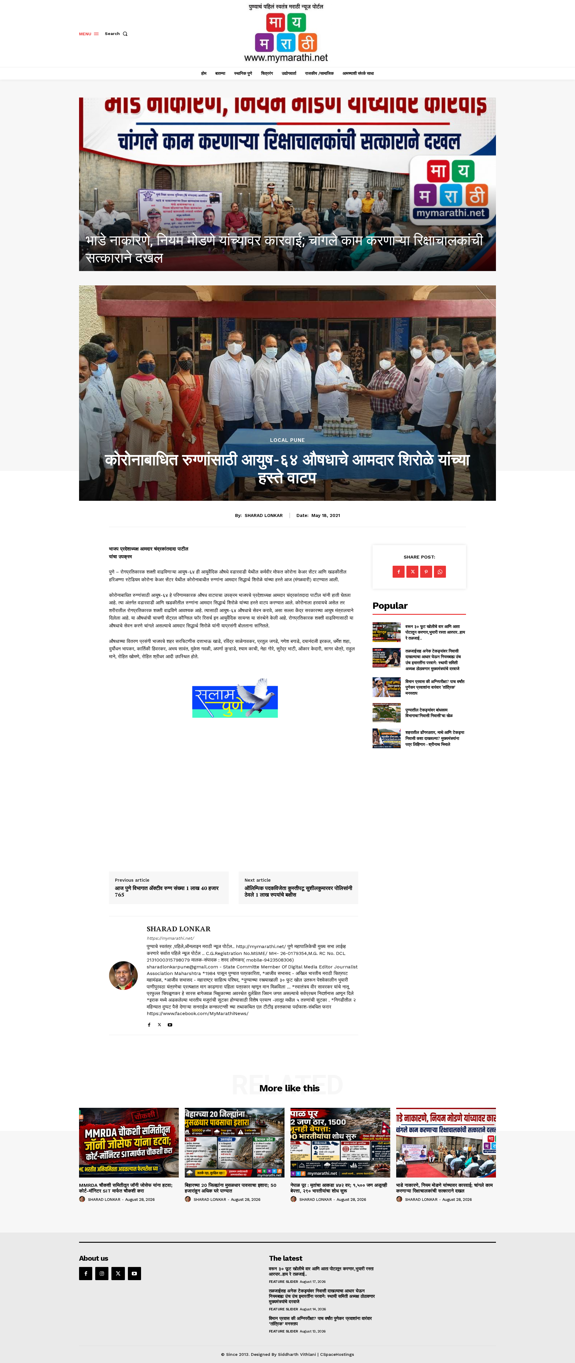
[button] (117, 33)
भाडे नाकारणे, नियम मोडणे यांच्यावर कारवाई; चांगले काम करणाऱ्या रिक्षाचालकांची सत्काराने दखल (444, 1188)
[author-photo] (83, 1199)
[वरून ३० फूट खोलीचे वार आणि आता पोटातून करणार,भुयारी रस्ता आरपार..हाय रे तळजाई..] (386, 632)
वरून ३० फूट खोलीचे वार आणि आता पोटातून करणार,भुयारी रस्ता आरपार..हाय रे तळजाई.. (435, 632)
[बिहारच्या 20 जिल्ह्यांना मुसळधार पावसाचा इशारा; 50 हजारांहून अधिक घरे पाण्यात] (235, 1143)
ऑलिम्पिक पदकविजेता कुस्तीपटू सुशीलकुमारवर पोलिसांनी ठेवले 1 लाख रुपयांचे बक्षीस (298, 891)
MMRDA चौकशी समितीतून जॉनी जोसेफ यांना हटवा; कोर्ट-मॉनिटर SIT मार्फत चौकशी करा (125, 1188)
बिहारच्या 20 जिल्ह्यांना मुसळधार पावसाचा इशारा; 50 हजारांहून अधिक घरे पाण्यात (230, 1188)
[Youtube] (170, 1023)
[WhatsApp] (440, 572)
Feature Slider (283, 1282)
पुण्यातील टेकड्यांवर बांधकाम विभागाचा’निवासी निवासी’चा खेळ (429, 713)
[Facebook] (149, 1023)
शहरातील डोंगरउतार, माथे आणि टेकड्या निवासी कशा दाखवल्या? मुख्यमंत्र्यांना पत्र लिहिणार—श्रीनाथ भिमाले (434, 738)
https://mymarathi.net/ (170, 938)
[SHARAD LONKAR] (123, 975)
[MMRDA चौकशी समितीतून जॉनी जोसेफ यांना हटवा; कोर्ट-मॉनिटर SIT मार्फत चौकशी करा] (287, 184)
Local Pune (287, 440)
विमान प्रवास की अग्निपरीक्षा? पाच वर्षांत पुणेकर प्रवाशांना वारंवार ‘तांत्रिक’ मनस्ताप (434, 687)
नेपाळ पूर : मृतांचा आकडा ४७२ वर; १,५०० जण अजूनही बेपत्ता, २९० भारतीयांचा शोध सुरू (338, 1188)
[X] (159, 1023)
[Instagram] (101, 1273)
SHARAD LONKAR (264, 515)
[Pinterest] (426, 572)
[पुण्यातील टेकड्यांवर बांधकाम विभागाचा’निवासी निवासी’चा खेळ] (386, 712)
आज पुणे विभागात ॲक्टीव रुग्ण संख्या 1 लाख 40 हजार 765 (167, 891)
